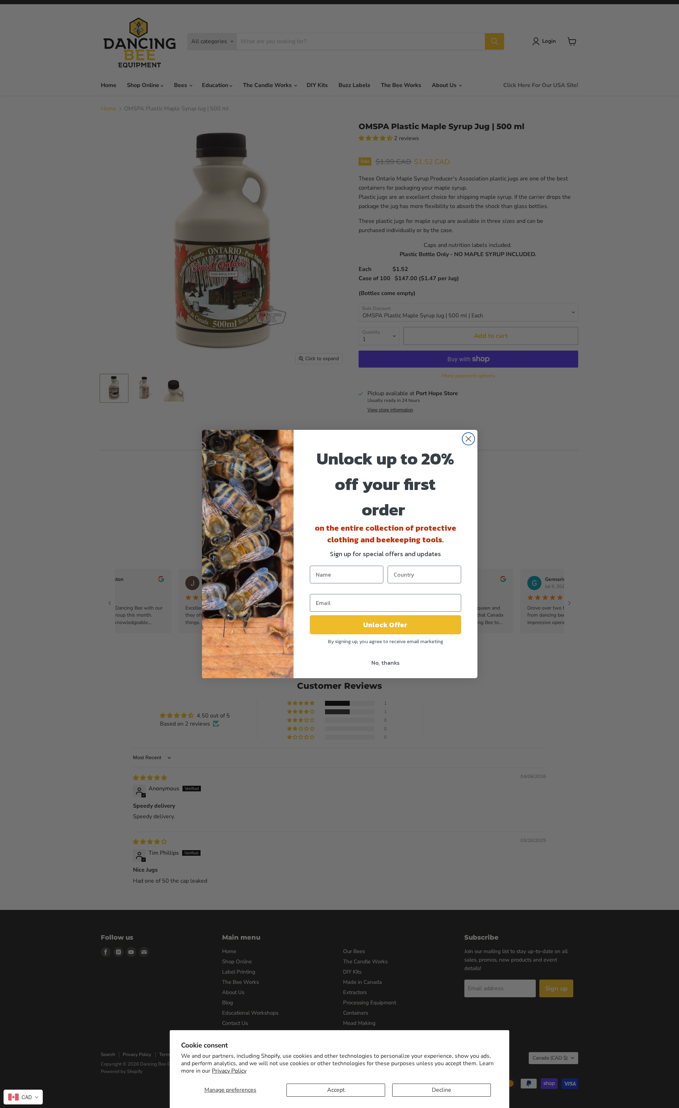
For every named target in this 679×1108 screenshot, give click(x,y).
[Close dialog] (468, 439)
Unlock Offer (385, 624)
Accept (336, 1090)
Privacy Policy (229, 1071)
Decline (441, 1090)
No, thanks (385, 662)
